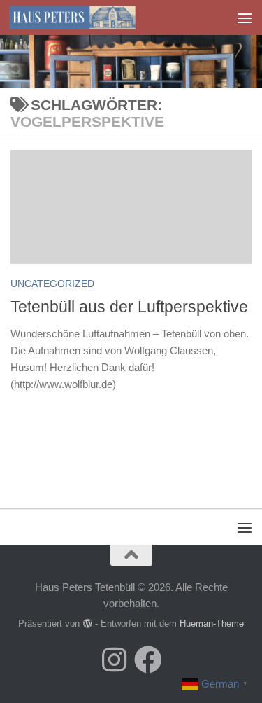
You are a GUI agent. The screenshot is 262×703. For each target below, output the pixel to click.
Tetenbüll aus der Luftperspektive (129, 307)
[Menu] (244, 17)
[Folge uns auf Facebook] (148, 660)
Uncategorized (52, 283)
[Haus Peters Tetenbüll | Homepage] (93, 17)
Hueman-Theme (212, 623)
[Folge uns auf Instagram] (115, 660)
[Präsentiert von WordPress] (87, 623)
